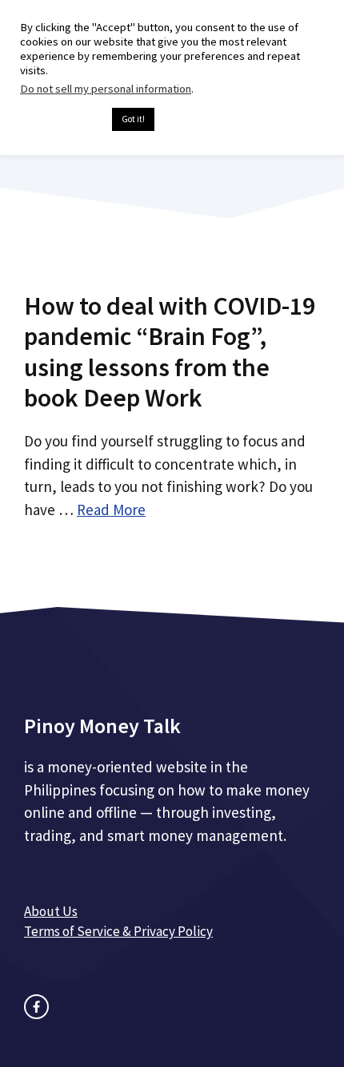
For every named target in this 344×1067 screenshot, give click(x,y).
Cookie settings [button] (62, 120)
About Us (51, 911)
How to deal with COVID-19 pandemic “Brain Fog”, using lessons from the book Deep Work (169, 352)
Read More (111, 509)
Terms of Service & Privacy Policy (118, 931)
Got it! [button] (133, 119)
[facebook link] (36, 1006)
